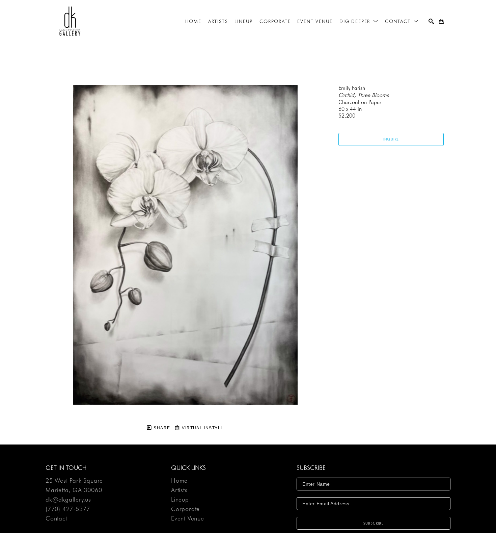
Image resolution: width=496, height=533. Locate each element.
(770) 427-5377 (68, 509)
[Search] (431, 21)
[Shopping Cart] (441, 21)
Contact (56, 518)
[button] (358, 21)
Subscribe (373, 523)
